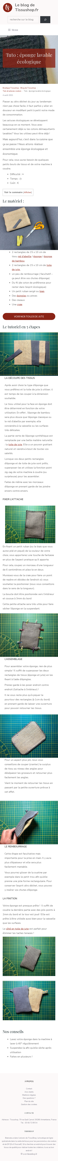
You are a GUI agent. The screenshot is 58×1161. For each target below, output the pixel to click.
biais (42, 291)
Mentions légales (29, 1095)
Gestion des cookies (29, 1104)
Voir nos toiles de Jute (29, 316)
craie (19, 304)
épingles (21, 295)
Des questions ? (29, 1098)
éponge (37, 256)
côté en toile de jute (17, 928)
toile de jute (15, 444)
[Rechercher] (45, 19)
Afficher (27, 192)
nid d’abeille (24, 256)
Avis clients (29, 1092)
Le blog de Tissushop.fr (26, 7)
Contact (29, 1089)
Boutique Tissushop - (12, 88)
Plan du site (29, 1101)
